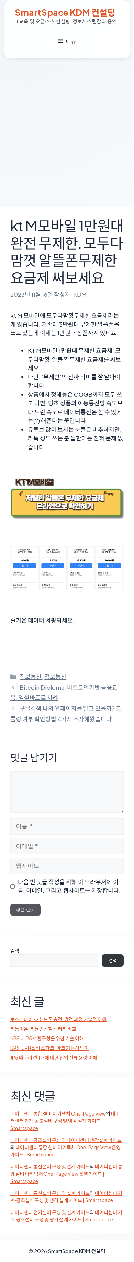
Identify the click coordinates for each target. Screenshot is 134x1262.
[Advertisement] (67, 129)
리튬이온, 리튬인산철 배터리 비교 (43, 1028)
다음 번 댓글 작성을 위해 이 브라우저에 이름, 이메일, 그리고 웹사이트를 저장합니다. (69, 886)
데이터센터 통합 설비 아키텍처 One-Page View (58, 1113)
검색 (14, 950)
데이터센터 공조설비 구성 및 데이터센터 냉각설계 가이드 (66, 1140)
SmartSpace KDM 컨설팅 (65, 12)
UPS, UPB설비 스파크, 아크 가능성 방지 (49, 1048)
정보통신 (31, 676)
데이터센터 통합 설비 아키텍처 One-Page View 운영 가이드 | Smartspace (66, 1173)
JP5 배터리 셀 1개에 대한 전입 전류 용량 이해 (53, 1057)
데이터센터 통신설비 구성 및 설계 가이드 (50, 1166)
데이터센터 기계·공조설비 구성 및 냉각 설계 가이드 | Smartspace (65, 1120)
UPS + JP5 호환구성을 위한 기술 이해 (47, 1038)
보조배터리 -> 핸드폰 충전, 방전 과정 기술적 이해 (58, 1019)
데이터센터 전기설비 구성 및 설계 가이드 (50, 1212)
